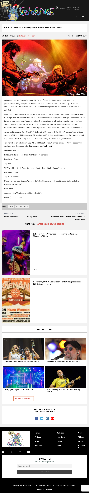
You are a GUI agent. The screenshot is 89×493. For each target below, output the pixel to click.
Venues (81, 433)
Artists (11, 206)
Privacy (40, 489)
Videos (81, 437)
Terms (49, 489)
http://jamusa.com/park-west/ (40, 146)
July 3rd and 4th (22, 118)
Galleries (60, 433)
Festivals (38, 446)
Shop (59, 446)
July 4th (15, 177)
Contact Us (81, 447)
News (36, 270)
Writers (81, 441)
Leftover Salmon (22, 206)
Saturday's (22, 114)
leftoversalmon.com (27, 36)
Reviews (60, 441)
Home (37, 433)
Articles (38, 437)
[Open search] (77, 17)
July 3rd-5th (66, 139)
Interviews (61, 437)
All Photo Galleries (22, 398)
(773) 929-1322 (16, 197)
